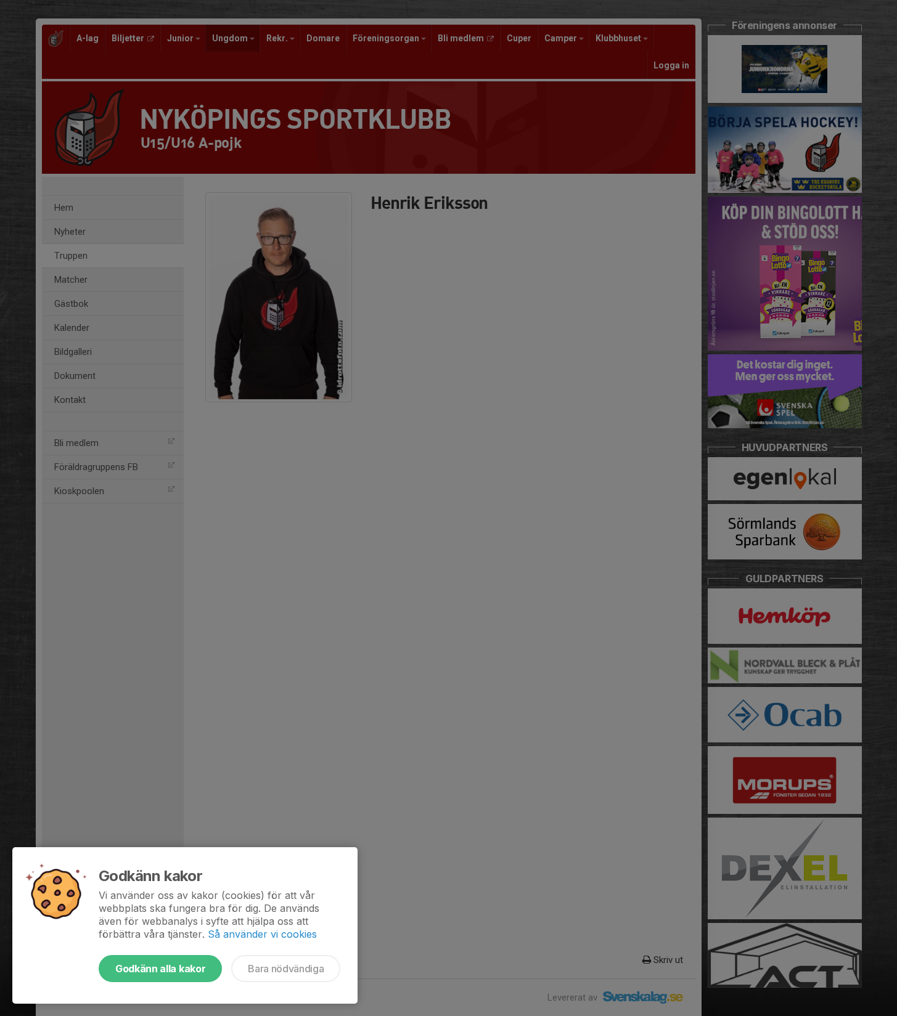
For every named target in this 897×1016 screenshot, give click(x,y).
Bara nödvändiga (286, 968)
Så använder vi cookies (262, 934)
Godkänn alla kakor (160, 968)
